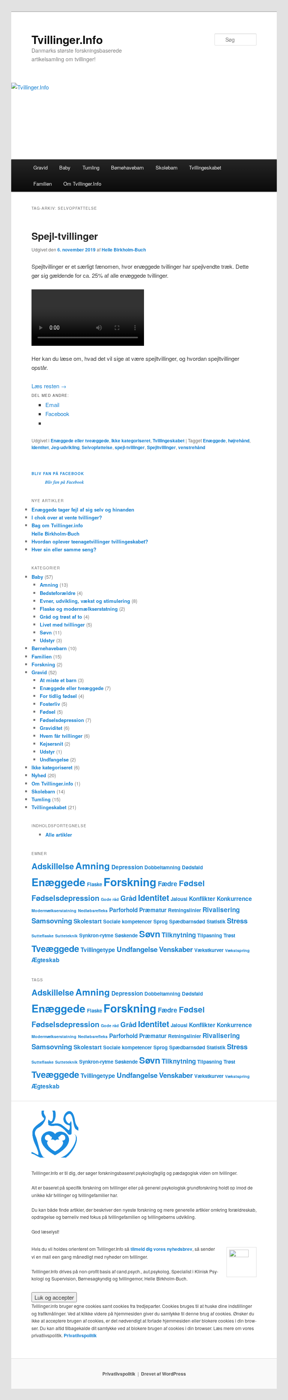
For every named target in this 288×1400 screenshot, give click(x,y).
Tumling (90, 167)
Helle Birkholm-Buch (124, 249)
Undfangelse (54, 759)
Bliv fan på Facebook (58, 473)
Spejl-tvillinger (65, 236)
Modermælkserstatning (54, 910)
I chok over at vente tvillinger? (67, 517)
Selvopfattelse (97, 447)
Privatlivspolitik (80, 1335)
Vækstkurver (209, 950)
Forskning (43, 664)
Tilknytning (179, 934)
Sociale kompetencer (127, 921)
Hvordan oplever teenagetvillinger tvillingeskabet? (90, 541)
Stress (237, 921)
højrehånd (238, 440)
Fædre (167, 883)
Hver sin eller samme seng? (64, 549)
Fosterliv (50, 703)
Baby (64, 167)
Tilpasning (209, 935)
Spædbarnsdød (187, 921)
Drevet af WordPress (163, 1373)
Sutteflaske (43, 935)
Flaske (94, 884)
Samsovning (52, 921)
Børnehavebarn (127, 167)
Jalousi (179, 898)
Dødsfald (192, 867)
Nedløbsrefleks (93, 910)
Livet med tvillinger (62, 624)
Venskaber (176, 949)
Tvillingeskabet (205, 167)
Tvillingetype (98, 950)
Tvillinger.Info (67, 39)
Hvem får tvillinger (61, 735)
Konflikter (202, 898)
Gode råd (110, 899)
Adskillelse (53, 866)
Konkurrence (234, 898)
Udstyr (47, 640)
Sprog (160, 921)
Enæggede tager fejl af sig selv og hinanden (83, 509)
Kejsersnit (51, 743)
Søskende (126, 935)
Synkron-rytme (96, 935)
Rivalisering (221, 909)
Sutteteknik (66, 935)
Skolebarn (166, 167)
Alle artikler (58, 834)
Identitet (40, 447)
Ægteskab (45, 960)
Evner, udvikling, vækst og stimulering (85, 600)
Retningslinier (184, 910)
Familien (42, 183)
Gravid (40, 167)
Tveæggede (55, 948)
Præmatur (152, 910)
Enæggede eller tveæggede (80, 440)
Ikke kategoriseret (130, 440)
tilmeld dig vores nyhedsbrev (161, 1249)
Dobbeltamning (162, 867)
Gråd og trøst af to (61, 616)
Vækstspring (237, 950)
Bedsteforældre (57, 592)
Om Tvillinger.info (52, 783)
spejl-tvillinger (130, 447)
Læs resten (49, 386)
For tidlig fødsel (58, 695)
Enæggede (214, 440)
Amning (49, 584)
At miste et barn (58, 680)
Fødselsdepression (62, 719)
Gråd (128, 898)
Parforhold (123, 910)
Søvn (46, 632)
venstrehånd (191, 447)
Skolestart (88, 921)
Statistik (216, 921)
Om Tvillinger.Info (82, 183)
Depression (127, 867)
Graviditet (51, 727)
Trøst (229, 935)
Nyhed (39, 775)
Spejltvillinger (161, 447)
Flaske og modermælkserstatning (79, 608)
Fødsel (48, 711)
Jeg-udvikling (65, 447)
